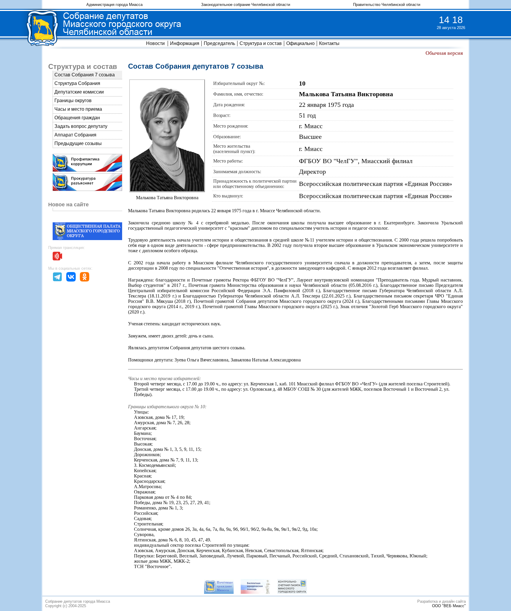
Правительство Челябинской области (386, 4)
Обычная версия (444, 53)
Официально (300, 43)
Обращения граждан (77, 117)
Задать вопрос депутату (80, 126)
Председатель (219, 43)
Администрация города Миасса (114, 4)
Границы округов (73, 100)
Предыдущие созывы (78, 143)
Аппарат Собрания (75, 134)
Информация (184, 43)
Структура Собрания (77, 83)
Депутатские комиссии (79, 91)
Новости (155, 43)
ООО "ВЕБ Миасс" (449, 606)
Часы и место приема (78, 109)
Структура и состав (261, 43)
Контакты (329, 43)
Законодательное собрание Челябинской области (245, 4)
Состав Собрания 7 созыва (84, 74)
